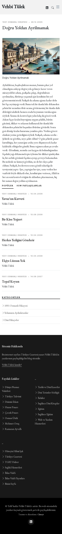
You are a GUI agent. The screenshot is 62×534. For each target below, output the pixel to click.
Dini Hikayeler (11, 320)
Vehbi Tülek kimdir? (12, 364)
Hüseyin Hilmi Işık (13, 451)
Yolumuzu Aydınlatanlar (16, 313)
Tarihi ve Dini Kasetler (48, 387)
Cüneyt (41, 514)
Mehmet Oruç (11, 423)
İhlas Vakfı (10, 473)
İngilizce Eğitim (45, 414)
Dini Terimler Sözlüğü (48, 392)
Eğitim (40, 409)
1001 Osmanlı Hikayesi (16, 305)
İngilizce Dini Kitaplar (48, 403)
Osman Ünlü (11, 418)
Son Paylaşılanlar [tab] (29, 185)
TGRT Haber (11, 462)
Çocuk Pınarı (11, 412)
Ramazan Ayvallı (12, 429)
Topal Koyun (10, 281)
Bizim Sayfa (10, 483)
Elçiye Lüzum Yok (13, 261)
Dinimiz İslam (11, 401)
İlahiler (41, 398)
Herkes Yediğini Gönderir (18, 240)
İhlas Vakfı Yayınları (14, 478)
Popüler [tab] (8, 185)
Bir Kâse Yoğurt (12, 219)
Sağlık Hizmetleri (13, 467)
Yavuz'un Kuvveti (13, 199)
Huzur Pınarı (11, 407)
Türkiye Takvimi (12, 396)
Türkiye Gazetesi (13, 456)
